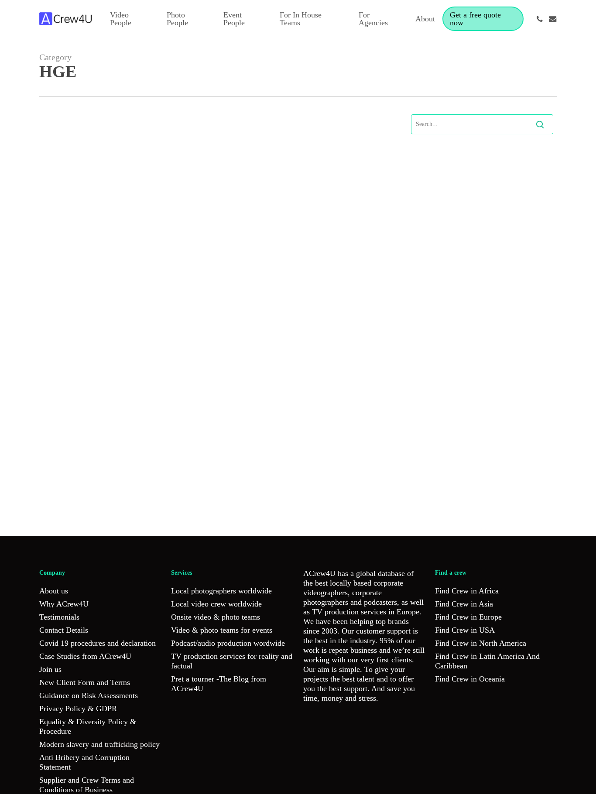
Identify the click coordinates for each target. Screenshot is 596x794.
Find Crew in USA (465, 630)
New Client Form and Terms (84, 682)
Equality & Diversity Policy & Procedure (87, 726)
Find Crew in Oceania (470, 679)
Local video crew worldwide (216, 604)
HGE (82, 513)
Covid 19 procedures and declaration (97, 643)
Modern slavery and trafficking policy (99, 744)
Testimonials (59, 617)
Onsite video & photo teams (215, 617)
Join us (50, 669)
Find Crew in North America (480, 643)
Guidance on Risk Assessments (88, 695)
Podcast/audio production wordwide (228, 643)
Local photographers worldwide (221, 590)
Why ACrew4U (64, 604)
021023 (61, 513)
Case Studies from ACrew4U (85, 656)
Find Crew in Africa (467, 590)
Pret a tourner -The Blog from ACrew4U (218, 684)
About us (53, 590)
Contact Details (63, 630)
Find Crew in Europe (468, 617)
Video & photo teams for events (221, 630)
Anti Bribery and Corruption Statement (84, 762)
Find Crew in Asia (464, 604)
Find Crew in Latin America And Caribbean (487, 661)
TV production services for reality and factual (231, 661)
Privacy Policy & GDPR (78, 708)
